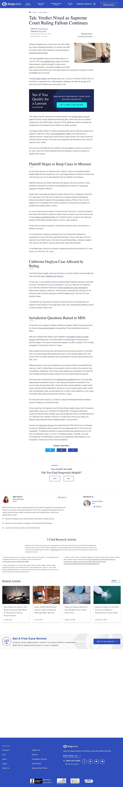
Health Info (36, 750)
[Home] (30, 12)
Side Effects (36, 764)
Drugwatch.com (12, 4)
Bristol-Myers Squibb (65, 379)
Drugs (4, 764)
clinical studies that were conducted (72, 288)
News (34, 12)
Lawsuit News (43, 12)
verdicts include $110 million (44, 217)
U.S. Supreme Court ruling (50, 61)
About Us (5, 768)
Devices (35, 755)
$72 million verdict (39, 79)
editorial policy (55, 549)
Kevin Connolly (41, 31)
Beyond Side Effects (39, 768)
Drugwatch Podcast (39, 759)
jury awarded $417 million (61, 134)
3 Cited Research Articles (85, 36)
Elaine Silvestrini (43, 29)
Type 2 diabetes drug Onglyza (51, 276)
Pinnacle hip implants (47, 328)
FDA (3, 755)
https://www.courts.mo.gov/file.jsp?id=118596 (15, 561)
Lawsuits (5, 750)
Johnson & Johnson (46, 425)
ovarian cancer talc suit (81, 117)
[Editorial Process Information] (92, 496)
